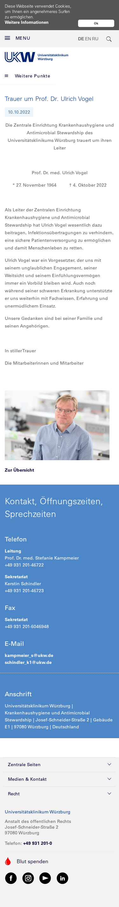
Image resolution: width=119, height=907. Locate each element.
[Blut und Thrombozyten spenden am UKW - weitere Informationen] (27, 861)
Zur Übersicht (19, 470)
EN (88, 38)
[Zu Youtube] (45, 878)
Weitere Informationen (27, 22)
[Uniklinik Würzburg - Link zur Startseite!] (36, 57)
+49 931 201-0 (37, 843)
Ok (96, 23)
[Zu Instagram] (28, 878)
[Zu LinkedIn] (62, 878)
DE (81, 38)
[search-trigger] (109, 38)
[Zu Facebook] (11, 878)
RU (95, 38)
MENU (23, 38)
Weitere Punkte (32, 76)
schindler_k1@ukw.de (29, 662)
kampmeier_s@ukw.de (29, 655)
